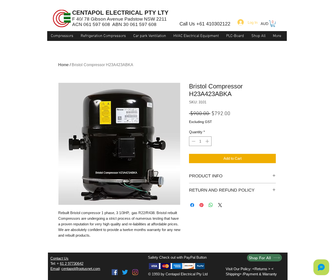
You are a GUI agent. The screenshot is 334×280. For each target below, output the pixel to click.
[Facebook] (115, 272)
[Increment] (207, 141)
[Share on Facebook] (192, 205)
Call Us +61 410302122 (204, 23)
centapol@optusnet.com (80, 269)
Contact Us (59, 258)
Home (63, 65)
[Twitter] (125, 272)
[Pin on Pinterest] (201, 205)
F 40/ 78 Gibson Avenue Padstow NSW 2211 (119, 19)
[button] (273, 23)
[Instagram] (135, 272)
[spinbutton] (200, 141)
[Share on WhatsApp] (211, 205)
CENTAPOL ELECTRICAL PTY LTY (120, 12)
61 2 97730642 (71, 263)
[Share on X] (220, 205)
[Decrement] (193, 141)
